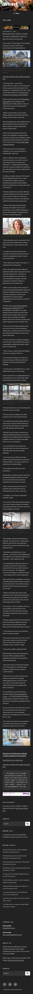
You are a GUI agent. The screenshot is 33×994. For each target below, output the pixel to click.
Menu (17, 13)
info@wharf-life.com (9, 928)
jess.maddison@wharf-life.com (12, 935)
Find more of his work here (16, 960)
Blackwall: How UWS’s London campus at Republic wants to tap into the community (15, 36)
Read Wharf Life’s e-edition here (13, 760)
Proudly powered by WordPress (12, 989)
